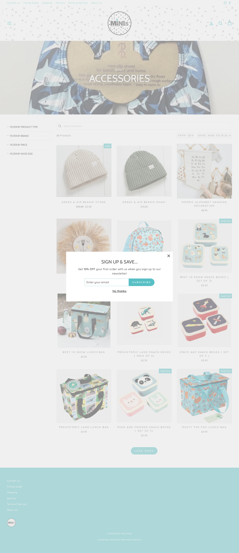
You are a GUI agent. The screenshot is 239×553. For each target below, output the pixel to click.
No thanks (120, 291)
